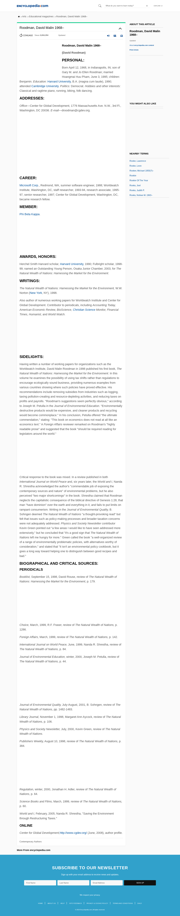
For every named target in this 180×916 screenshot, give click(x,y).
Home (40, 903)
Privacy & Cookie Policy (97, 903)
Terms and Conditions (123, 903)
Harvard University (59, 81)
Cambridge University (45, 86)
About (142, 45)
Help (62, 903)
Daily (139, 903)
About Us (52, 903)
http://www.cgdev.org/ (73, 832)
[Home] (32, 5)
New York (36, 292)
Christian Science (84, 309)
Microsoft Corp (29, 185)
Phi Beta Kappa (30, 214)
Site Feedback (75, 903)
